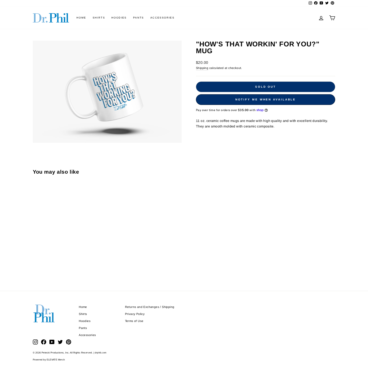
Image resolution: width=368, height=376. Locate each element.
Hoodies (119, 17)
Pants (138, 17)
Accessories (162, 17)
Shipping (202, 68)
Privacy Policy (135, 314)
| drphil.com (99, 352)
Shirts (99, 17)
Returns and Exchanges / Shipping (149, 307)
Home (81, 17)
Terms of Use (134, 321)
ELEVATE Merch (56, 359)
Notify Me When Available (265, 99)
